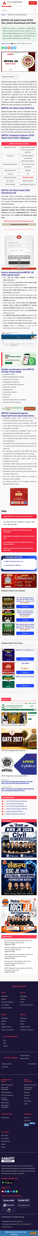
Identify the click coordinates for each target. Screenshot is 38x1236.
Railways (26, 1092)
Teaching (26, 1095)
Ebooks (3, 1144)
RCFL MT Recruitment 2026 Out (16, 806)
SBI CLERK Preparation (4, 1088)
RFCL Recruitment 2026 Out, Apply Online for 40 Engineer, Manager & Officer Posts (18, 941)
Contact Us (27, 1120)
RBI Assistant (5, 1102)
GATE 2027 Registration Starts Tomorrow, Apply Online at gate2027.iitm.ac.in (18, 948)
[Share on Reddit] (9, 48)
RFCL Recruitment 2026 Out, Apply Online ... (14, 725)
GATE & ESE (5, 1117)
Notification (4, 996)
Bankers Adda (24, 1058)
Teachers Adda (24, 1055)
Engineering (27, 1101)
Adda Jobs (5, 1066)
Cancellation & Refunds (9, 1224)
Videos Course (5, 1141)
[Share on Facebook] (12, 48)
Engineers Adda (6, 1064)
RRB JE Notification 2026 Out (15, 814)
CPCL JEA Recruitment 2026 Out (16, 801)
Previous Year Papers (26, 1005)
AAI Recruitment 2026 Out (13, 565)
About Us (27, 1117)
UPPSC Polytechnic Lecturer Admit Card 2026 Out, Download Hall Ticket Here (19, 969)
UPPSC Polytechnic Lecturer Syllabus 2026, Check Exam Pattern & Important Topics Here (19, 955)
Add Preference (29, 408)
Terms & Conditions (24, 1224)
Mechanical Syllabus (7, 1002)
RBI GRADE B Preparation (5, 1106)
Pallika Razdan (7, 43)
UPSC (26, 1104)
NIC (4, 1040)
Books (3, 1147)
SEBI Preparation (6, 1092)
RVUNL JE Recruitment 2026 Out (16, 809)
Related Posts (6, 699)
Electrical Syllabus (6, 1007)
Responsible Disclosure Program (12, 1221)
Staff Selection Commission (28, 1088)
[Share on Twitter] (15, 48)
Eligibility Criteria (6, 1027)
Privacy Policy (6, 1227)
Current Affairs (32, 1064)
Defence (26, 1098)
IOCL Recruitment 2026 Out (15, 804)
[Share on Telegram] (5, 48)
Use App (32, 3)
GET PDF (33, 1233)
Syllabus (3, 999)
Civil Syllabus (5, 1005)
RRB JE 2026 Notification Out (14, 561)
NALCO (5, 1046)
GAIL (4, 1043)
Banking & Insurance (30, 1085)
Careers (29, 1124)
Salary (22, 1002)
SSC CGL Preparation (4, 1098)
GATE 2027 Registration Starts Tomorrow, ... (14, 750)
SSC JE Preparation (7, 1095)
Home (3, 15)
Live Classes (5, 1138)
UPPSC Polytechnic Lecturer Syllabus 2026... (14, 776)
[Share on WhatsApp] (2, 48)
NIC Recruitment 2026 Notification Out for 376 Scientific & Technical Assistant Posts (18, 962)
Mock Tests (4, 1135)
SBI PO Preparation (7, 1085)
